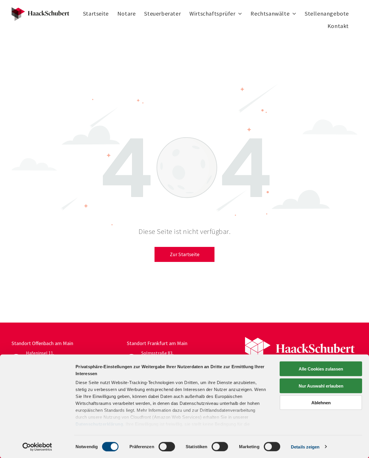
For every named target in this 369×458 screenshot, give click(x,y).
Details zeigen (305, 446)
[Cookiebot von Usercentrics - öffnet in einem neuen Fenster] (37, 446)
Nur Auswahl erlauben (321, 385)
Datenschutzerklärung (99, 424)
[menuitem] (96, 14)
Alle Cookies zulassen (321, 368)
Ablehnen (321, 402)
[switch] (167, 446)
